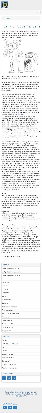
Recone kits (5, 317)
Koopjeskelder (6, 331)
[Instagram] (9, 378)
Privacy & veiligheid (8, 358)
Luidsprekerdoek (7, 320)
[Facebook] (4, 378)
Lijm (3, 279)
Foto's (4, 347)
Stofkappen (5, 282)
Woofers (4, 296)
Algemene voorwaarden (9, 368)
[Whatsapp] (14, 378)
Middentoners (6, 300)
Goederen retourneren (9, 364)
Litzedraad (5, 293)
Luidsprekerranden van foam (11, 268)
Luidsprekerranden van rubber (11, 272)
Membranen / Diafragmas (10, 306)
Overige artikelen (7, 327)
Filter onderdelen (7, 310)
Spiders (4, 286)
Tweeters (5, 303)
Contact (4, 351)
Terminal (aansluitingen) (9, 324)
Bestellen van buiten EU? (10, 344)
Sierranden (5, 289)
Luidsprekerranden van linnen (11, 275)
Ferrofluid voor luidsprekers (10, 313)
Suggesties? (6, 361)
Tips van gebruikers (8, 354)
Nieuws (4, 340)
